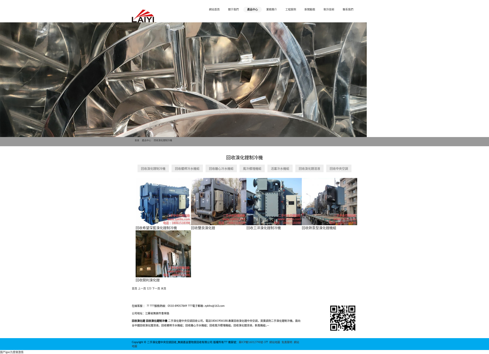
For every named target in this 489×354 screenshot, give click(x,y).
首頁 (137, 140)
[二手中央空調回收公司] (143, 20)
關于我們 (233, 9)
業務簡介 (271, 9)
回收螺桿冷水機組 (187, 168)
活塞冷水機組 (280, 168)
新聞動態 (309, 9)
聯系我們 (348, 9)
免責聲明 (287, 342)
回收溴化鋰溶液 (309, 168)
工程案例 (290, 9)
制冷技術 (329, 9)
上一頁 (142, 288)
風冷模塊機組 (252, 168)
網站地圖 (274, 342)
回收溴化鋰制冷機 (163, 140)
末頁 (163, 288)
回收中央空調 (339, 168)
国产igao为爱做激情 (11, 352)
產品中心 (252, 9)
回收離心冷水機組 (221, 168)
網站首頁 (214, 9)
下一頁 (156, 288)
